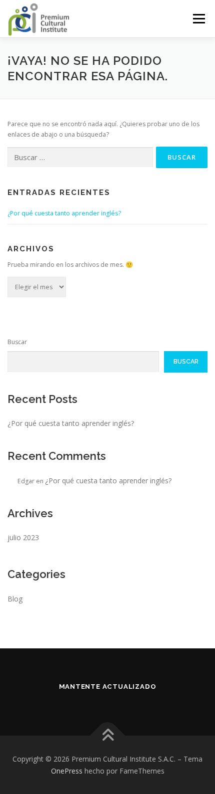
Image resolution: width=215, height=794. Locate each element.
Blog (15, 598)
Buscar (17, 342)
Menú (198, 18)
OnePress (66, 771)
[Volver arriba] (108, 735)
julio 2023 (23, 537)
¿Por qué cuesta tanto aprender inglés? (64, 213)
